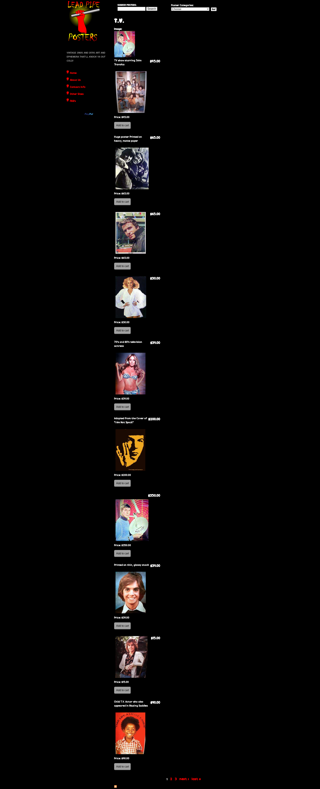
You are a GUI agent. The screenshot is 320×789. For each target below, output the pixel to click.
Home (73, 73)
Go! (214, 9)
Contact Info (78, 87)
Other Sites (77, 94)
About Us (75, 80)
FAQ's (73, 101)
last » (196, 778)
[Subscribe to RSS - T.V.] (115, 787)
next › (184, 778)
